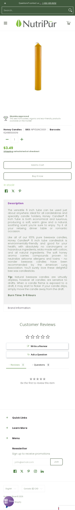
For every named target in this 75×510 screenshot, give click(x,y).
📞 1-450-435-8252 (48, 3)
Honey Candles (12, 129)
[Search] (70, 10)
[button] (69, 23)
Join (56, 461)
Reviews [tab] (15, 364)
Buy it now (37, 176)
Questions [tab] (39, 364)
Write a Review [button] (39, 346)
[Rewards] (8, 501)
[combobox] (35, 10)
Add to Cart (37, 165)
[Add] (21, 139)
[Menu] (5, 23)
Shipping (8, 151)
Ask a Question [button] (39, 354)
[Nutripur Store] (36, 23)
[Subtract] (7, 139)
